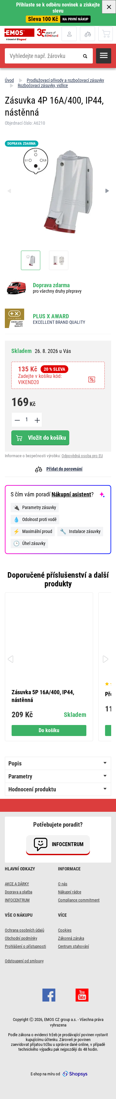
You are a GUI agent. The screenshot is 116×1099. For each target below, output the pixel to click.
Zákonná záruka (71, 938)
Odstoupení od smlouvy (24, 960)
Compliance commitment (79, 900)
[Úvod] (33, 34)
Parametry (20, 776)
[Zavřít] (109, 7)
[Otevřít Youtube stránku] (82, 994)
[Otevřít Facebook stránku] (49, 994)
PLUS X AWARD (51, 316)
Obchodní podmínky (21, 938)
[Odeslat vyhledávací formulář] (85, 55)
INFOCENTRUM (17, 900)
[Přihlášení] (69, 34)
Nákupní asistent (71, 494)
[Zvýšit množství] (37, 420)
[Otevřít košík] (106, 33)
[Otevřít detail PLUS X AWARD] (16, 319)
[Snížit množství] (17, 420)
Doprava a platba (18, 891)
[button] (103, 55)
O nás (62, 883)
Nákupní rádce (69, 891)
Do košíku (49, 730)
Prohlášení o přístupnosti (25, 946)
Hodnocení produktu (32, 789)
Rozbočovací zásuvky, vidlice (43, 85)
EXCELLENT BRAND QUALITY (59, 322)
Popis (15, 763)
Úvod (9, 80)
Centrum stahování (73, 946)
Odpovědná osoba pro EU (82, 455)
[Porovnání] (87, 34)
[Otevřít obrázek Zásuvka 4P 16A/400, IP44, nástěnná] (30, 260)
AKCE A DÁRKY (17, 883)
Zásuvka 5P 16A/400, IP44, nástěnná (43, 696)
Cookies (65, 930)
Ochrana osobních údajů (24, 930)
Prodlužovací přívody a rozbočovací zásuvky (65, 80)
